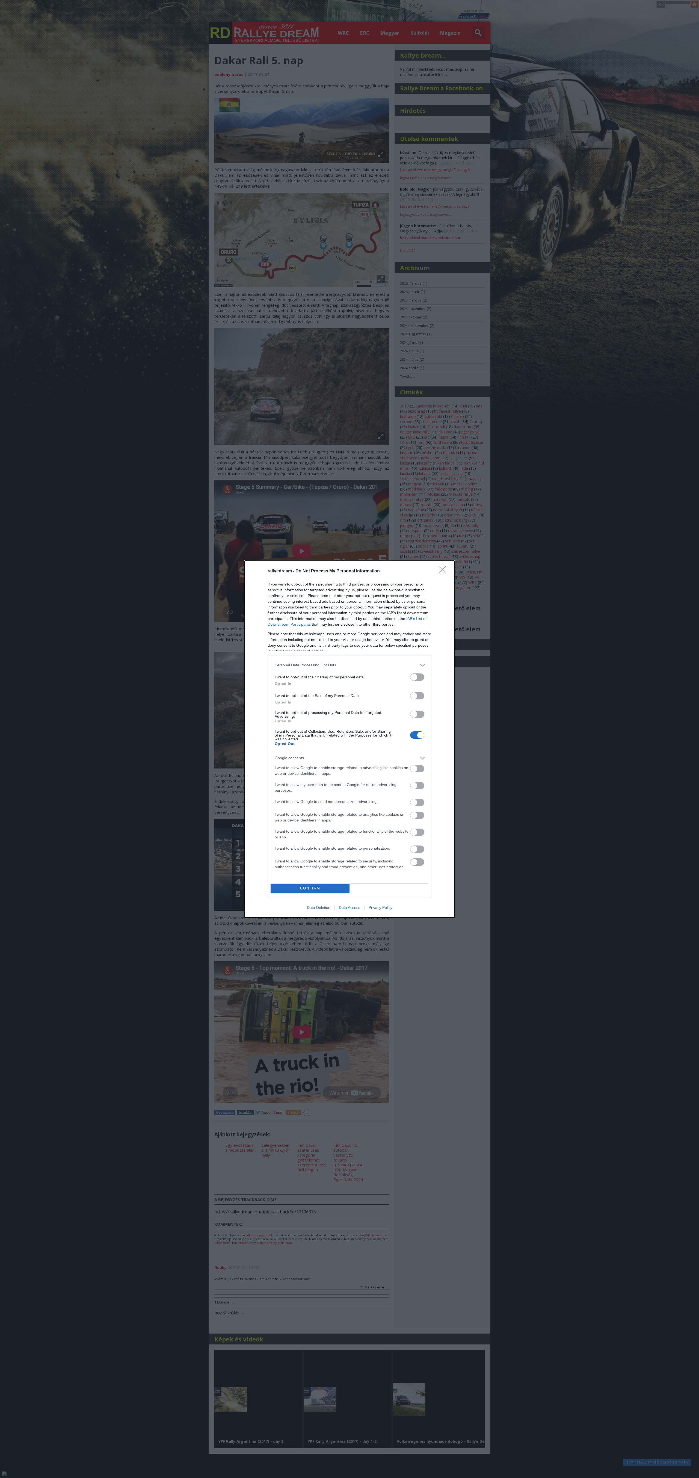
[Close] (444, 571)
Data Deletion (318, 907)
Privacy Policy (380, 907)
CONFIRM (310, 888)
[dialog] (349, 739)
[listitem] (349, 665)
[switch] (417, 677)
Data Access (349, 907)
